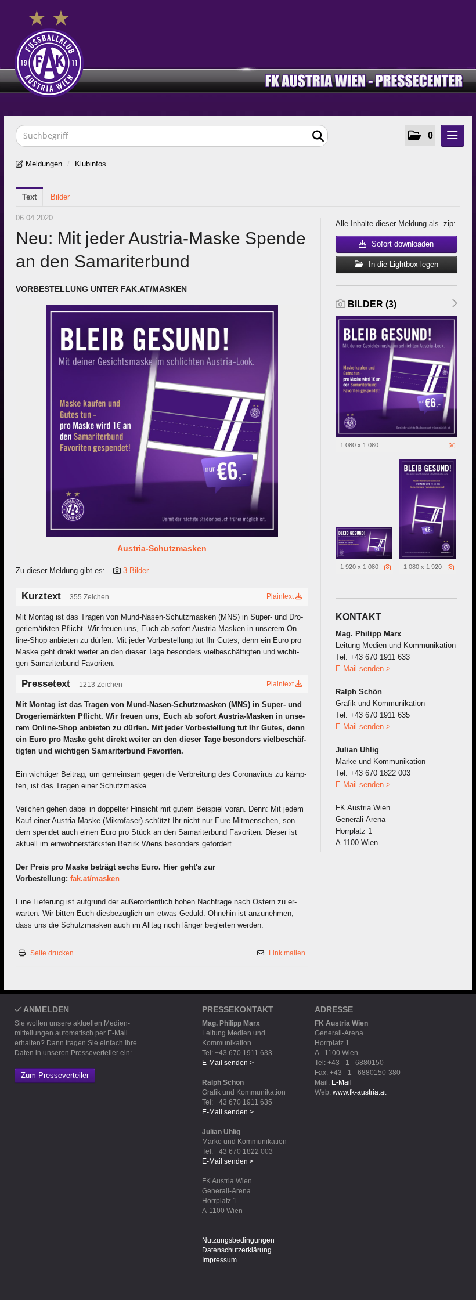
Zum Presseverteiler (55, 1075)
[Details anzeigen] (452, 445)
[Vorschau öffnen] (162, 421)
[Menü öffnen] (452, 136)
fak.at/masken (95, 878)
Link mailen (287, 953)
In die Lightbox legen (402, 264)
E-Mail (341, 1082)
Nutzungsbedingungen (238, 1240)
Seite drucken (52, 953)
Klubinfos (90, 164)
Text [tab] (29, 197)
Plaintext (280, 596)
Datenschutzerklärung (237, 1250)
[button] (420, 135)
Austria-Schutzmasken (162, 548)
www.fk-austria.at (359, 1092)
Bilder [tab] (60, 197)
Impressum (219, 1260)
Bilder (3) (370, 304)
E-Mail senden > (363, 668)
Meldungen (42, 164)
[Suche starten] (318, 136)
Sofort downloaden (401, 244)
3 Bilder (136, 570)
